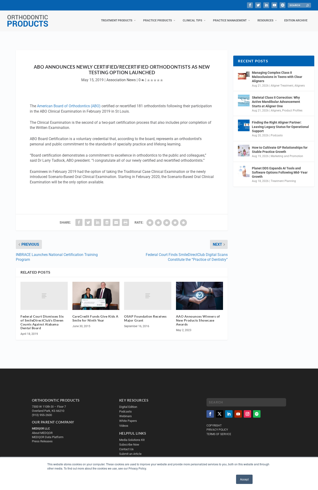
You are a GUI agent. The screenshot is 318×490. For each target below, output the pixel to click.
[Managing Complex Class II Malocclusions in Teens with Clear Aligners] (244, 75)
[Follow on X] (219, 414)
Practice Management (230, 20)
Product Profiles (292, 110)
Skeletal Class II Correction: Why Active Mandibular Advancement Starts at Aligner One (276, 102)
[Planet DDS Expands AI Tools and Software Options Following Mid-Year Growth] (244, 171)
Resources (265, 20)
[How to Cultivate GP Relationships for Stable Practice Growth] (244, 150)
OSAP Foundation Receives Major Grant (145, 318)
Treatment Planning (283, 181)
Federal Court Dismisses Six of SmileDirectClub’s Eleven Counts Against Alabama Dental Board (42, 322)
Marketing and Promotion (287, 156)
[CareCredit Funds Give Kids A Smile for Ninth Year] (96, 296)
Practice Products (157, 20)
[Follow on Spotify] (256, 414)
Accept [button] (244, 479)
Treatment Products (116, 20)
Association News (121, 80)
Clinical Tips (192, 20)
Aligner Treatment (282, 85)
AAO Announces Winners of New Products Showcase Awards (198, 320)
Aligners (299, 85)
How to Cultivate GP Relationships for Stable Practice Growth (280, 150)
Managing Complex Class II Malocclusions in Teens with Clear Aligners (277, 77)
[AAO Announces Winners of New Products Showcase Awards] (199, 296)
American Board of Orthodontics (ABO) (69, 106)
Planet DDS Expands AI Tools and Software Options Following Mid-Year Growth (280, 172)
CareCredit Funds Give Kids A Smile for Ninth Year (95, 318)
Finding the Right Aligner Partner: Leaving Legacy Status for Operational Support (280, 127)
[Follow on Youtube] (238, 414)
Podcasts (277, 135)
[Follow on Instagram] (247, 414)
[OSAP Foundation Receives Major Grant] (147, 296)
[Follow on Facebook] (210, 414)
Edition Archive (296, 20)
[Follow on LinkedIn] (229, 414)
